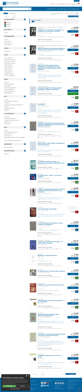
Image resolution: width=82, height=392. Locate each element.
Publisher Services (71, 388)
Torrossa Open (70, 385)
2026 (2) (6, 39)
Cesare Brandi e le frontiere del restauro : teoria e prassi (51, 37)
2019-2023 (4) (7, 41)
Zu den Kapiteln (73, 93)
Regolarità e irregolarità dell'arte (47, 255)
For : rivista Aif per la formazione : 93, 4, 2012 (49, 290)
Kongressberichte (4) (8, 147)
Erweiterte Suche (51, 9)
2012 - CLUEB (41, 303)
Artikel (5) (7, 26)
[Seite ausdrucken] (77, 13)
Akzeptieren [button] (9, 386)
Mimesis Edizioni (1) (8, 92)
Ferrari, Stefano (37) (8, 57)
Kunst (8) (6, 99)
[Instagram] (63, 383)
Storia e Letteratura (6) (9, 84)
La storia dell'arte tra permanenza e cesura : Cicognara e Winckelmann (50, 223)
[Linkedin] (61, 383)
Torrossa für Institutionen (72, 384)
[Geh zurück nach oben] (79, 389)
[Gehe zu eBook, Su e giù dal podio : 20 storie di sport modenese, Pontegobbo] (33, 272)
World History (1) (8, 121)
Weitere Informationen (11, 383)
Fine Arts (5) (7, 116)
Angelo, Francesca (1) (9, 66)
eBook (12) (8, 24)
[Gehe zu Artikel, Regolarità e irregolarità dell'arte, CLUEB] (33, 258)
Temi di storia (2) (8, 135)
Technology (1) (7, 123)
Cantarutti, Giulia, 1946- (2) (10, 61)
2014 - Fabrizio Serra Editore (44, 226)
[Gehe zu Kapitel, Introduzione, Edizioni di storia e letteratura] (33, 107)
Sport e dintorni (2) (8, 133)
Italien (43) (6, 153)
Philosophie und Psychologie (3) (11, 101)
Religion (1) (6, 106)
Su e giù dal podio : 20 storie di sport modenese (51, 271)
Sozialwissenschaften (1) (9, 108)
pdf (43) (6, 32)
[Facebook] (56, 383)
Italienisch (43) (7, 51)
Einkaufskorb (74, 4)
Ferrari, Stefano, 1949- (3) (10, 59)
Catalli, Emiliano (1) (8, 71)
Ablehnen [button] (22, 386)
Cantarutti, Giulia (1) (8, 70)
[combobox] (17, 8)
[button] (64, 13)
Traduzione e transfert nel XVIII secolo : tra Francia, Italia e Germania (50, 242)
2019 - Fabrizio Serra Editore (44, 127)
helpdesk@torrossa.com (31, 388)
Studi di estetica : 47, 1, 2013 (45, 261)
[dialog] (15, 382)
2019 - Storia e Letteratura (43, 71)
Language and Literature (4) (10, 118)
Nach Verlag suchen (74, 9)
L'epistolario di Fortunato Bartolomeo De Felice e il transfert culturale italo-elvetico (51, 334)
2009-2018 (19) (7, 42)
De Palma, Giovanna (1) (9, 73)
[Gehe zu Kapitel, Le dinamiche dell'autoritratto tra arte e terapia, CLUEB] (33, 358)
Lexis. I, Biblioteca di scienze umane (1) (12, 140)
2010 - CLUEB (41, 358)
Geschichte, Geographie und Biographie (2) (13, 104)
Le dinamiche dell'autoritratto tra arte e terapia (49, 356)
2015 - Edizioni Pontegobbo (44, 178)
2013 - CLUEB (41, 257)
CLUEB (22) (6, 82)
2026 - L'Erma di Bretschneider (44, 32)
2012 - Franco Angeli (42, 286)
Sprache (76, 0)
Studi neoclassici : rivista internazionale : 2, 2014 (49, 230)
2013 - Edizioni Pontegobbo (44, 272)
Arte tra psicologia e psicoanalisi (47, 209)
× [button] (28, 375)
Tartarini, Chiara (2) (8, 64)
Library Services (70, 387)
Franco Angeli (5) (7, 85)
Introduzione (41, 104)
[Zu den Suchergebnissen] (29, 8)
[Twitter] (58, 383)
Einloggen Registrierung (63, 4)
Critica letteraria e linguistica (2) (11, 132)
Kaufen (73, 31)
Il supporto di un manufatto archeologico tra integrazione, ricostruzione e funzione (51, 30)
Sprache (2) (6, 103)
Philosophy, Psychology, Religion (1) (12, 120)
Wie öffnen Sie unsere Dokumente (31, 384)
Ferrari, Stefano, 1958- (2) (10, 63)
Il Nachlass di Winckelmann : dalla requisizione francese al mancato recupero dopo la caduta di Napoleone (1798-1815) (51, 124)
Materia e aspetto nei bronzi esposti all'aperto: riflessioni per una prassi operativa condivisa (51, 49)
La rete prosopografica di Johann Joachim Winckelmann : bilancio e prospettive (50, 88)
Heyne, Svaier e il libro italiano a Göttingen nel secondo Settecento (51, 143)
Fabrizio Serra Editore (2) (9, 91)
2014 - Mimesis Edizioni (43, 210)
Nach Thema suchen (62, 9)
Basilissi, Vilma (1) (8, 68)
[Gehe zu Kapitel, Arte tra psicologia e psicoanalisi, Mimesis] (33, 212)
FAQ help (53, 4)
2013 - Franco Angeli (42, 244)
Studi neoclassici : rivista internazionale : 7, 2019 (49, 131)
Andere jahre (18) (8, 44)
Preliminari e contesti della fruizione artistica (51, 285)
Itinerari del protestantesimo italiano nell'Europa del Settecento (48, 315)
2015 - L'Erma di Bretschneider (44, 193)
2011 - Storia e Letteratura (43, 317)
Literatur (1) (6, 110)
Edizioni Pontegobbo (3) (9, 89)
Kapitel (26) (8, 22)
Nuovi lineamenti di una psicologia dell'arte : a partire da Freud (51, 301)
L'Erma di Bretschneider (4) (10, 87)
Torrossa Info (70, 382)
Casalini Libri (57, 387)
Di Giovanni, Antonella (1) (9, 75)
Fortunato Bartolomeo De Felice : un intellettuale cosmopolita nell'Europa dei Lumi (51, 162)
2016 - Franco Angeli (42, 164)
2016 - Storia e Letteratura (43, 146)
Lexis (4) (6, 130)
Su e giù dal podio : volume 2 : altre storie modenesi (49, 176)
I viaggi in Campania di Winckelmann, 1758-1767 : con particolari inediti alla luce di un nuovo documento (51, 190)
